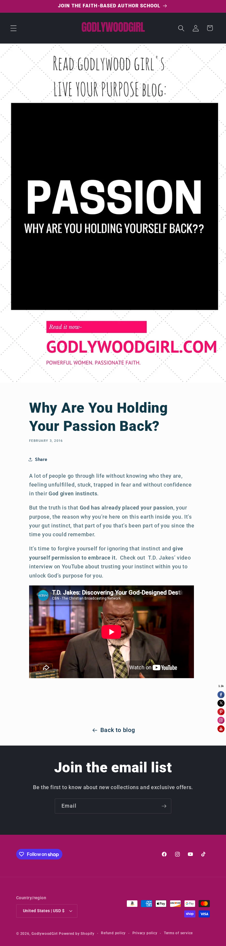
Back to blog (117, 730)
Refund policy (113, 933)
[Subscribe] (164, 806)
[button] (13, 28)
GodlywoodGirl (44, 934)
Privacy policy (144, 933)
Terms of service (178, 933)
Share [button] (41, 459)
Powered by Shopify (76, 934)
